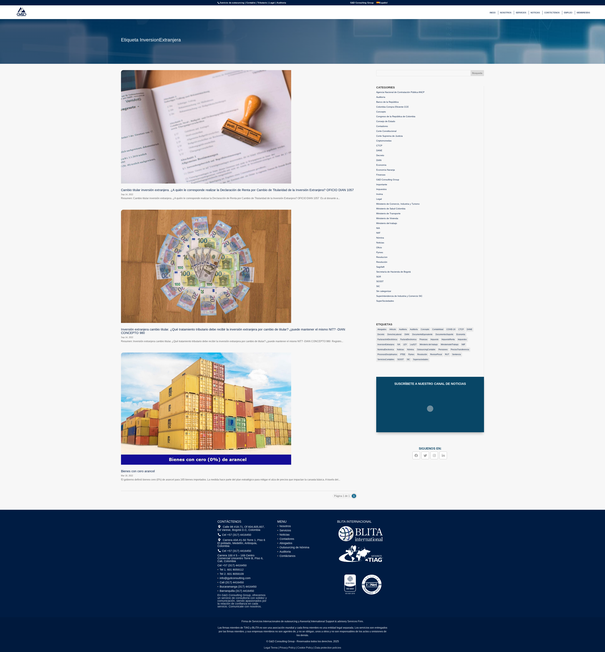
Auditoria (403, 329)
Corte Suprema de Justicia (389, 136)
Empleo (568, 12)
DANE (379, 150)
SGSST (380, 281)
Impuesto (434, 339)
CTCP (379, 145)
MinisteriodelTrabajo (449, 344)
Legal (379, 199)
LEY (405, 344)
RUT (447, 354)
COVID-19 (451, 329)
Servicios (521, 12)
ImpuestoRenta (448, 339)
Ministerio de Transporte (388, 213)
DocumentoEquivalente (422, 334)
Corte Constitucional (386, 131)
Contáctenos (551, 12)
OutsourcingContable (426, 349)
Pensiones (443, 349)
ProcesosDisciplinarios (387, 354)
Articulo (392, 329)
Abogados (381, 329)
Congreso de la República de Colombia (395, 116)
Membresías (583, 12)
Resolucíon (381, 257)
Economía (381, 165)
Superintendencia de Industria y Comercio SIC (399, 296)
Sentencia (456, 354)
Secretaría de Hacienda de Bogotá (393, 271)
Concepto (381, 111)
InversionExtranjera (385, 344)
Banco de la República (387, 102)
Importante (381, 184)
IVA (398, 344)
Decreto (380, 155)
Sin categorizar (383, 291)
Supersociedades (420, 359)
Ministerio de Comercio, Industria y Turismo (398, 204)
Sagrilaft (380, 267)
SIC (378, 286)
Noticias (535, 12)
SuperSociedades (385, 301)
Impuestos (381, 189)
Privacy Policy (287, 647)
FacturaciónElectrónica (387, 339)
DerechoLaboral (394, 334)
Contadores (382, 126)
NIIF (378, 233)
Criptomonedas (384, 140)
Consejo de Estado (385, 121)
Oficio (379, 247)
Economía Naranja (385, 170)
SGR (378, 276)
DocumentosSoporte (444, 334)
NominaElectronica (385, 349)
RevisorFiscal (436, 354)
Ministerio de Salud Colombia (390, 208)
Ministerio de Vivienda (387, 218)
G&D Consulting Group (362, 3)
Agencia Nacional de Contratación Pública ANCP (400, 92)
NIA (378, 228)
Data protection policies (328, 647)
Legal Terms (271, 647)
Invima (379, 194)
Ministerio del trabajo (386, 223)
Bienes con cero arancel (138, 471)
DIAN (378, 160)
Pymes (379, 252)
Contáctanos (287, 555)
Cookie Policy (305, 647)
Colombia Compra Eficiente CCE (392, 107)
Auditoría (380, 97)
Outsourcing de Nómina (294, 547)
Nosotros (505, 12)
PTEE (402, 354)
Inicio (493, 12)
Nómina (380, 237)
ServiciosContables (385, 359)
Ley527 (413, 344)
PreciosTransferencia (460, 349)
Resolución (381, 262)
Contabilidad (437, 329)
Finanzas (380, 174)
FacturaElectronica (408, 339)
